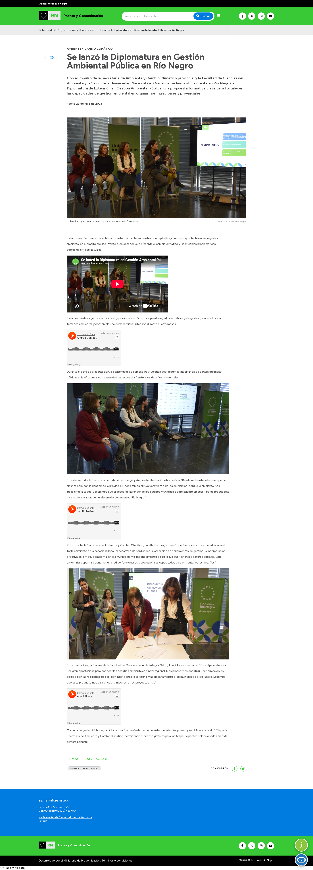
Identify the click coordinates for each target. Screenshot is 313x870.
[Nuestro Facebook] (242, 16)
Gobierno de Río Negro (52, 30)
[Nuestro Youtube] (270, 16)
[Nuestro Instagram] (261, 16)
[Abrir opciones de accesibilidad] (301, 845)
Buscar (205, 16)
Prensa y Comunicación (82, 30)
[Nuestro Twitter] (251, 16)
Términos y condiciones (117, 860)
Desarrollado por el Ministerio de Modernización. (70, 860)
